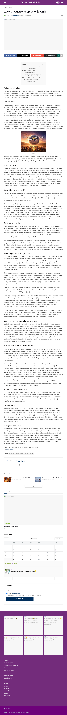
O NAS (6, 660)
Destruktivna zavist (30, 72)
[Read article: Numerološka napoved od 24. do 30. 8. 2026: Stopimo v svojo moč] (7, 479)
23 (55, 556)
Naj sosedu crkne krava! (34, 67)
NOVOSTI (6, 688)
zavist (31, 453)
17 (5, 556)
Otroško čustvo (31, 81)
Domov (5, 7)
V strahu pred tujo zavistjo (32, 79)
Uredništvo (16, 15)
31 (38, 546)
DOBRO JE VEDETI (9, 670)
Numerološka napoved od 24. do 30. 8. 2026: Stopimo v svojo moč (21, 478)
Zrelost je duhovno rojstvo (11, 526)
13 (30, 552)
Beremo (7, 523)
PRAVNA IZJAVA (8, 663)
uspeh (26, 453)
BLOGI (6, 686)
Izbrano (10, 7)
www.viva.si (9, 450)
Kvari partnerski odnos (33, 83)
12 (22, 552)
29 (22, 546)
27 (5, 546)
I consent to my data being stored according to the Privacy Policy (25, 595)
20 (30, 556)
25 (13, 559)
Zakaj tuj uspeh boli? (29, 70)
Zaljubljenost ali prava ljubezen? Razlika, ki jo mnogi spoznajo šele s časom (52, 478)
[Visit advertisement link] (33, 141)
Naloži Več (33, 486)
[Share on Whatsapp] (58, 55)
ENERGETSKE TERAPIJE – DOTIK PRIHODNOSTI (23, 571)
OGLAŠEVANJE (8, 678)
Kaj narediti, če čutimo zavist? (31, 78)
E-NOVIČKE (7, 691)
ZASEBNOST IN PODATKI (11, 665)
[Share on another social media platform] (61, 55)
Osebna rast (28, 15)
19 (22, 556)
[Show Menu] (5, 2)
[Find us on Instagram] (9, 709)
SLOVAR (6, 693)
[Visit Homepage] (31, 2)
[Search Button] (62, 2)
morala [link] (17, 194)
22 (47, 556)
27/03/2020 (7, 528)
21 (38, 556)
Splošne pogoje (16, 593)
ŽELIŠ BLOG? (7, 696)
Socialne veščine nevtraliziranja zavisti (35, 76)
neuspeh (11, 453)
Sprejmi (14, 593)
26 (22, 559)
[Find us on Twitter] (6, 709)
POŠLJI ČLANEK (8, 676)
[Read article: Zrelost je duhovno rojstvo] (33, 510)
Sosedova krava (32, 68)
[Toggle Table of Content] (42, 64)
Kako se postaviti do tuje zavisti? (34, 74)
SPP (5, 667)
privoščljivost (19, 453)
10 (5, 552)
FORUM (6, 684)
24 (5, 559)
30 (30, 546)
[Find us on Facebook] (4, 709)
